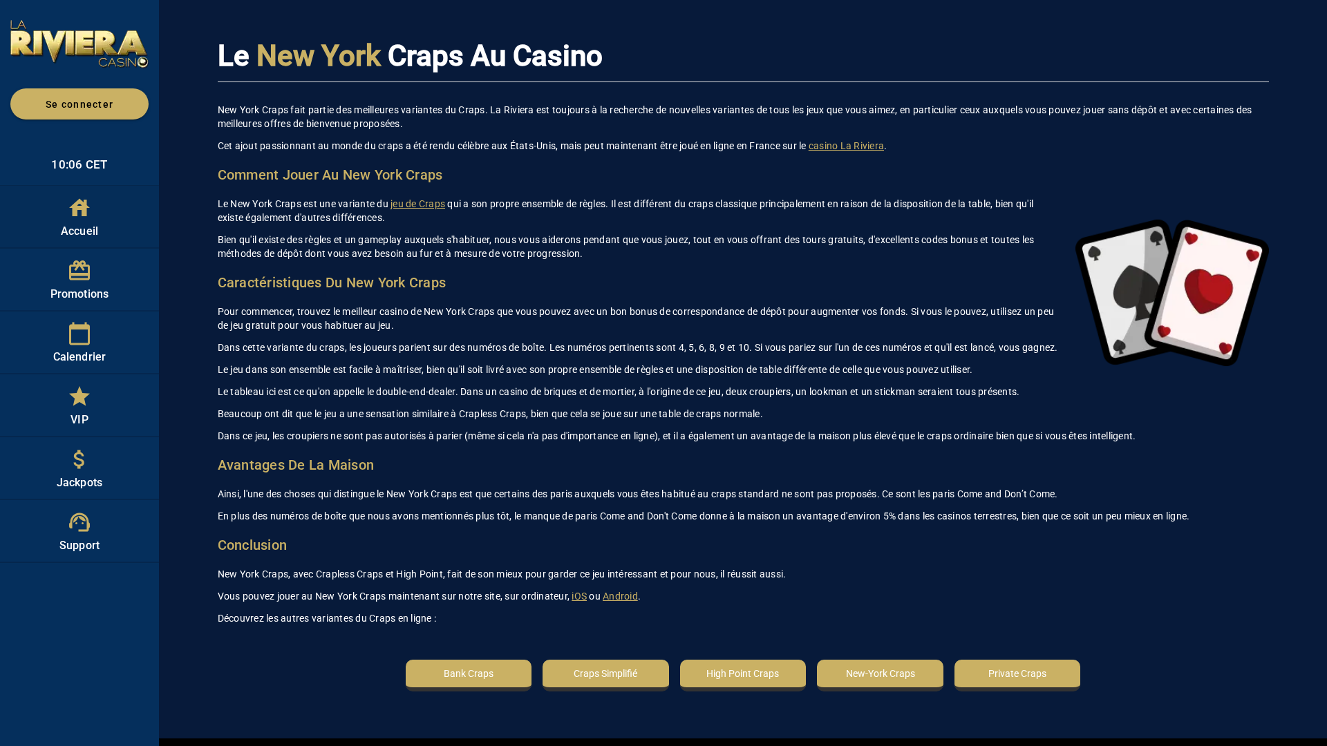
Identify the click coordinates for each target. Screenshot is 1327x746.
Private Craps (1017, 673)
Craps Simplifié (605, 673)
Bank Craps (468, 673)
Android (620, 596)
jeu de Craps (417, 203)
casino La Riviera (846, 145)
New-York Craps (880, 673)
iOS (579, 596)
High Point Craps (742, 673)
